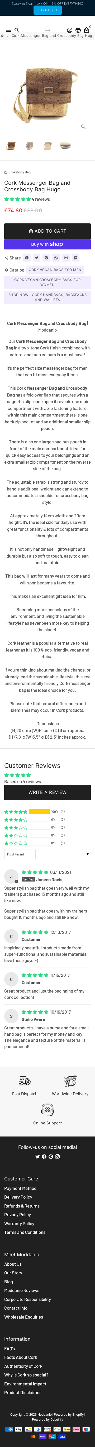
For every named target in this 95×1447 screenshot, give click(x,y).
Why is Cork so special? (26, 1374)
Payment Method (20, 1188)
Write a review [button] (47, 792)
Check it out (47, 10)
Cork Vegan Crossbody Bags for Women (47, 282)
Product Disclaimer (22, 1392)
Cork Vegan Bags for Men (55, 270)
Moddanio (44, 1414)
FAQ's (9, 1348)
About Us (13, 1263)
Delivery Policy (18, 1196)
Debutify (56, 1419)
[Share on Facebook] (27, 258)
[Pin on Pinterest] (46, 258)
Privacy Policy (17, 1214)
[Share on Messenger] (75, 258)
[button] (18, 199)
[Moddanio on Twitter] (37, 1156)
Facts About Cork (20, 1357)
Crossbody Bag (17, 172)
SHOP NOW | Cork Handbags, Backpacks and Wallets (47, 297)
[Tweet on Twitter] (36, 258)
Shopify (78, 1414)
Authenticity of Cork (23, 1366)
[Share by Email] (66, 258)
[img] (35, 872)
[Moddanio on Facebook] (44, 1156)
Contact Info (15, 1307)
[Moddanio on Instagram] (57, 1156)
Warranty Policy (19, 1223)
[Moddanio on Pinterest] (51, 1156)
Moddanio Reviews (21, 1290)
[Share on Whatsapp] (56, 258)
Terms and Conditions (24, 1232)
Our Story (13, 1272)
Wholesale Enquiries (23, 1316)
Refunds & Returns (22, 1205)
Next (85, 91)
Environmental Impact (25, 1383)
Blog (8, 1281)
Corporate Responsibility (27, 1299)
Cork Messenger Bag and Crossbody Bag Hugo (53, 35)
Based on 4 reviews (22, 781)
